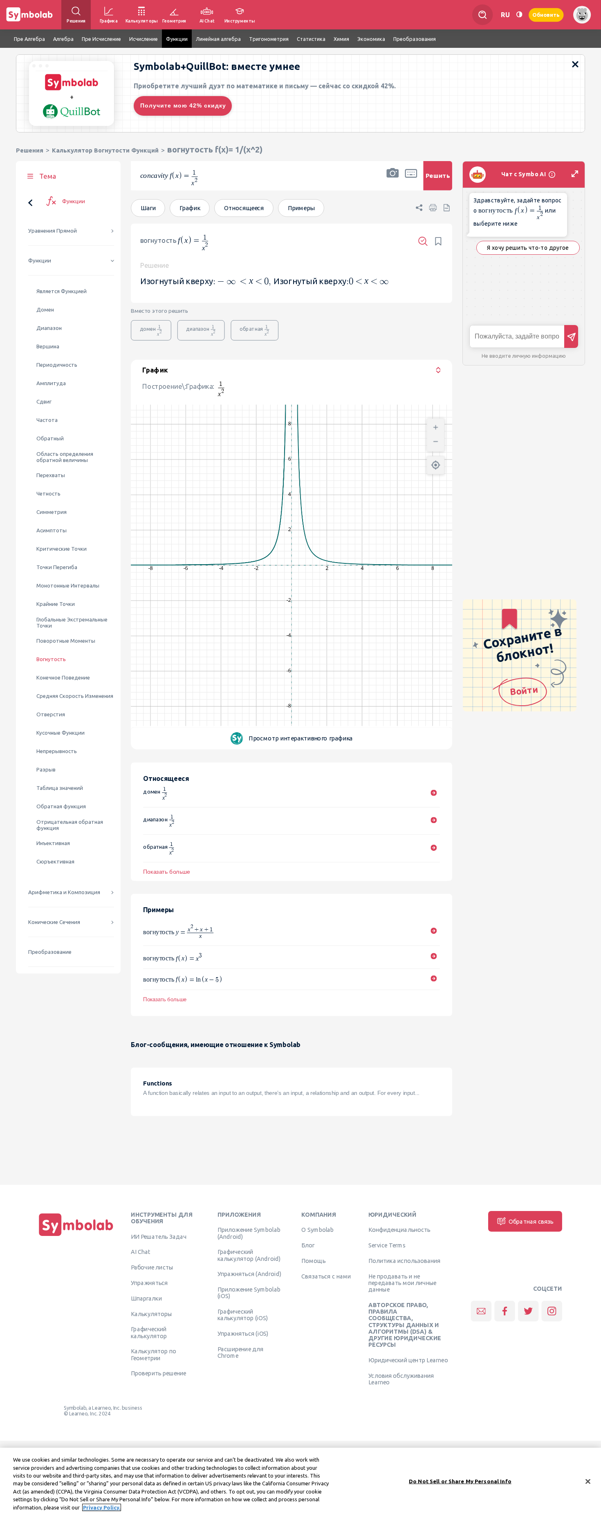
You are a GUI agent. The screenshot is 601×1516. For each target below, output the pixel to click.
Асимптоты (51, 530)
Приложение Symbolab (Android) (249, 1233)
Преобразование (50, 952)
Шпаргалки (146, 1298)
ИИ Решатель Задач (158, 1236)
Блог (307, 1245)
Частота (47, 420)
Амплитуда (51, 383)
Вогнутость (51, 659)
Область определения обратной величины (64, 457)
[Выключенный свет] (519, 14)
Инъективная (53, 843)
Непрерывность (56, 751)
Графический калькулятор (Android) (249, 1255)
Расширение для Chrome (241, 1352)
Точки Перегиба (56, 567)
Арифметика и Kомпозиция (64, 892)
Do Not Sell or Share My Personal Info (460, 1481)
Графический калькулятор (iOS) (243, 1314)
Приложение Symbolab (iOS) (249, 1292)
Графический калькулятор (149, 1332)
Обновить (546, 14)
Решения (29, 150)
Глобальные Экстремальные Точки (72, 623)
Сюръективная (55, 862)
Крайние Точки (55, 604)
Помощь (313, 1261)
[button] (392, 180)
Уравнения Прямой (52, 231)
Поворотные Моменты (65, 641)
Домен (45, 310)
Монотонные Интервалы (67, 586)
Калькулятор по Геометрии (153, 1354)
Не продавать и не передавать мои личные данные (402, 1283)
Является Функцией (61, 291)
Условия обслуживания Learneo (401, 1379)
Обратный (50, 438)
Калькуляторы (151, 1313)
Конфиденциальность (399, 1230)
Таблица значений (59, 788)
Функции (39, 261)
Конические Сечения (54, 922)
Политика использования (404, 1261)
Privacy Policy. (101, 1507)
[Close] (588, 1481)
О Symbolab (317, 1230)
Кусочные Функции (60, 733)
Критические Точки (61, 549)
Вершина (47, 346)
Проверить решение (158, 1373)
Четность (48, 494)
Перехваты (50, 475)
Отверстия (50, 714)
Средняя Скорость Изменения (74, 696)
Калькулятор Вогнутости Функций (105, 150)
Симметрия (51, 512)
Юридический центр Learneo (408, 1360)
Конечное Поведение (63, 678)
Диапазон (49, 328)
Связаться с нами (326, 1276)
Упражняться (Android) (250, 1274)
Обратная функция (61, 806)
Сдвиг (44, 402)
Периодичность (56, 365)
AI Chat (140, 1252)
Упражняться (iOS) (243, 1333)
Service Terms (387, 1245)
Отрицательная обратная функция (69, 825)
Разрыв (46, 770)
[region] (300, 1482)
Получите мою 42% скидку (183, 105)
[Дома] (76, 1236)
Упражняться (149, 1283)
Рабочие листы (152, 1267)
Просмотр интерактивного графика (301, 738)
